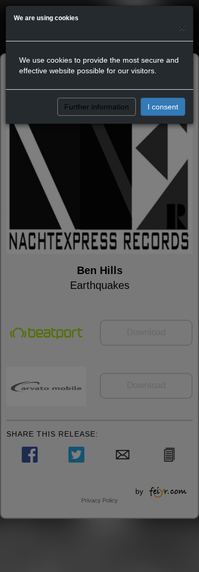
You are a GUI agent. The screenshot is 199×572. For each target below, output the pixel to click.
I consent (163, 107)
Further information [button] (96, 107)
